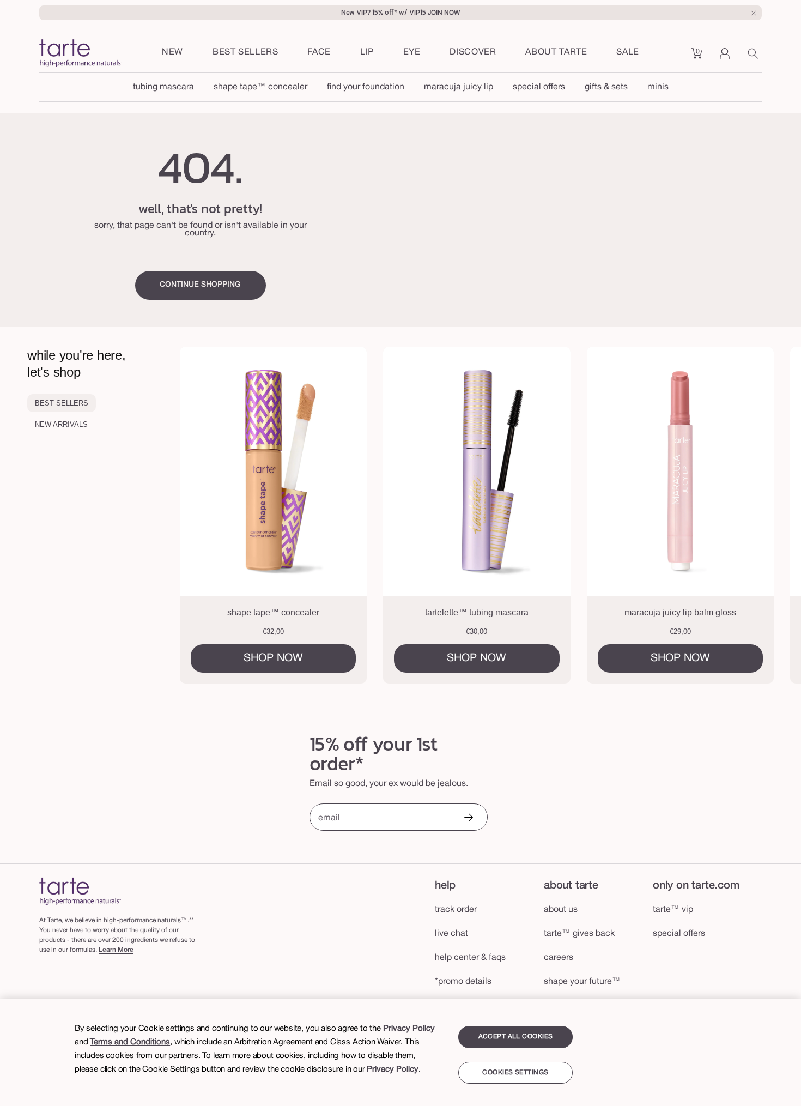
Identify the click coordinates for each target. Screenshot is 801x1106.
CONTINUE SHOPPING (200, 284)
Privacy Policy (409, 1028)
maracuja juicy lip (458, 87)
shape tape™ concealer (260, 87)
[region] (400, 1052)
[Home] (80, 891)
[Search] (755, 57)
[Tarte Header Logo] (81, 54)
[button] (319, 52)
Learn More (116, 950)
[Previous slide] (224, 515)
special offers (539, 87)
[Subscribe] (468, 818)
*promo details (463, 982)
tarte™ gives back (579, 934)
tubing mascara (163, 87)
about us (561, 910)
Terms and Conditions (130, 1042)
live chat (451, 934)
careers (558, 958)
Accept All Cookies (515, 1036)
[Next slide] (757, 515)
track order (456, 910)
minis (658, 87)
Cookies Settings (515, 1072)
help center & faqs (470, 958)
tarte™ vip (673, 910)
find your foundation (365, 87)
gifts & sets (606, 87)
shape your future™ (582, 982)
